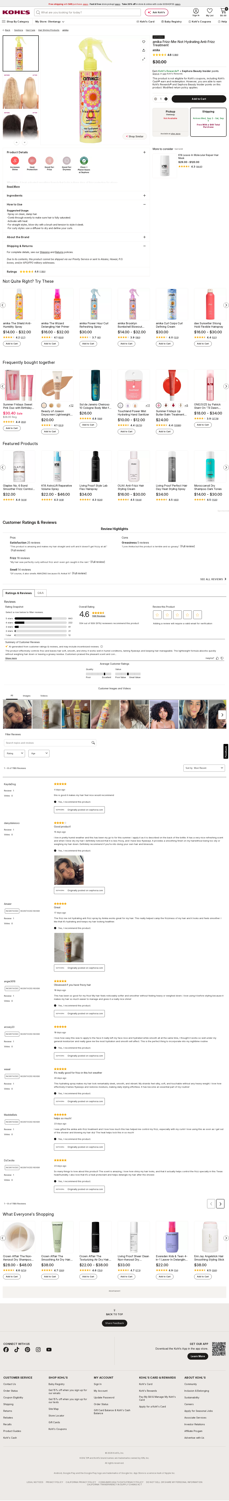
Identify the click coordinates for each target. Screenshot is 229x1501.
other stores (175, 134)
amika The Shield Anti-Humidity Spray (17, 325)
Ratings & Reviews (19, 593)
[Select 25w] (58, 405)
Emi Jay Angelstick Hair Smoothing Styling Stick (209, 1258)
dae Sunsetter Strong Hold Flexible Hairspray (208, 325)
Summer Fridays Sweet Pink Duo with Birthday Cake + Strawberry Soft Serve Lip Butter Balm (18, 406)
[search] (38, 12)
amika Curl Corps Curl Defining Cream (169, 325)
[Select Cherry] (173, 405)
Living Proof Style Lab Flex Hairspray (93, 487)
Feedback (225, 751)
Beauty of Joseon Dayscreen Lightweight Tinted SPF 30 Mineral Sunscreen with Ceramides (55, 412)
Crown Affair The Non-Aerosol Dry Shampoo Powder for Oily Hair (17, 1258)
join (164, 73)
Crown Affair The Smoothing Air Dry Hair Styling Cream (55, 1258)
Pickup (170, 111)
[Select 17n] (44, 405)
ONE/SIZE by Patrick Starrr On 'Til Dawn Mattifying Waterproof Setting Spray (208, 406)
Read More (13, 186)
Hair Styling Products (49, 30)
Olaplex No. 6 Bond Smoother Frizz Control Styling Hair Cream (18, 487)
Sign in (156, 73)
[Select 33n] (51, 405)
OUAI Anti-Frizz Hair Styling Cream (131, 487)
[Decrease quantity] (155, 98)
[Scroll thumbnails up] (16, 142)
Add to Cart (12, 343)
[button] (166, 54)
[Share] (143, 50)
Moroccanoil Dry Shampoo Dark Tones (208, 487)
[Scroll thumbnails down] (24, 142)
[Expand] (143, 59)
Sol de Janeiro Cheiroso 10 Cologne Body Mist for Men (95, 406)
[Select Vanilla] (180, 405)
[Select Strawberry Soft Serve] (158, 405)
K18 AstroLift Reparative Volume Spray (56, 487)
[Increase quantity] (165, 98)
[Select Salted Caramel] (135, 405)
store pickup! (105, 4)
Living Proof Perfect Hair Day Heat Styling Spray (171, 487)
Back (9, 30)
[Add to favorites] (143, 41)
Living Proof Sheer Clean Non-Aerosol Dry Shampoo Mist (133, 1258)
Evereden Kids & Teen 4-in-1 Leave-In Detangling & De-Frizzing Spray (171, 1258)
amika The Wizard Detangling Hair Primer (55, 325)
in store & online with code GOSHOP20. (151, 4)
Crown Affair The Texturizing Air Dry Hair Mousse (94, 1258)
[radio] (170, 122)
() (199, 167)
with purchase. (68, 4)
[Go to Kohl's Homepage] (16, 12)
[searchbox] (87, 12)
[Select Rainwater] (120, 405)
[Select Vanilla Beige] (166, 405)
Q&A (40, 593)
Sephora (18, 30)
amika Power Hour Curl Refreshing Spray (93, 325)
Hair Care (30, 30)
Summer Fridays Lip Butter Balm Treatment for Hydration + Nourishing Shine (170, 412)
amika (65, 30)
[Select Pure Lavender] (127, 405)
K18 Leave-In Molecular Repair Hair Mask (198, 156)
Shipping (208, 111)
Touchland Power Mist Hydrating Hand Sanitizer (133, 412)
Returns (59, 252)
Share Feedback (114, 1323)
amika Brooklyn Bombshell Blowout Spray (130, 325)
